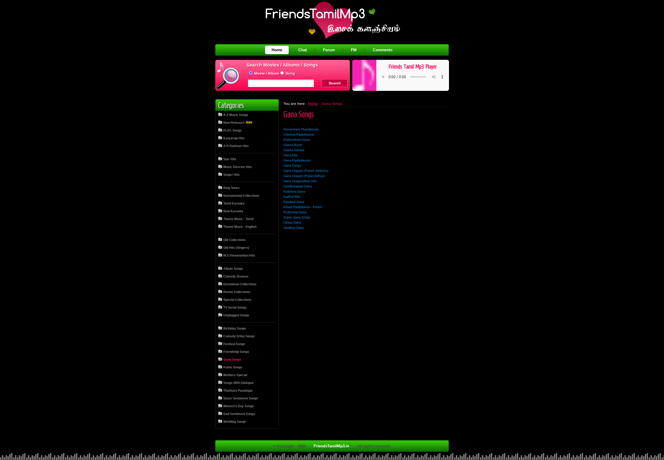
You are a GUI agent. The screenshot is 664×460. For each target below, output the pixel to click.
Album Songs (233, 269)
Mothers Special (235, 375)
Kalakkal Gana (293, 202)
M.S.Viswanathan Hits (239, 255)
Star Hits (229, 159)
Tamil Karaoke (234, 203)
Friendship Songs (236, 352)
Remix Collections (236, 292)
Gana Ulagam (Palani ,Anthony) (305, 171)
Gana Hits (290, 155)
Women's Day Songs (238, 406)
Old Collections (234, 240)
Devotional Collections (240, 284)
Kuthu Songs (232, 367)
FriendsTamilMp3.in (331, 446)
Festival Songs (234, 344)
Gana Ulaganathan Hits (300, 181)
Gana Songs (232, 359)
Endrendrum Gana (296, 140)
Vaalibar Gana (293, 228)
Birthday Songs (234, 328)
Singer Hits (231, 175)
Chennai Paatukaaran (299, 134)
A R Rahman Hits (236, 146)
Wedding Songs (234, 422)
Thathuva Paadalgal (237, 390)
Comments (382, 50)
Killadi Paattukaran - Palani (302, 207)
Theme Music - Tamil (238, 219)
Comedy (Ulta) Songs (239, 336)
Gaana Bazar (292, 145)
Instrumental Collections (241, 196)
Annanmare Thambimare (301, 129)
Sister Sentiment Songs (240, 398)
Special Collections (237, 300)
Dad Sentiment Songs (239, 414)
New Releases (234, 123)
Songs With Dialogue (238, 383)
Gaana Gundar (294, 150)
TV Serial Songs (235, 307)
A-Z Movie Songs (235, 115)
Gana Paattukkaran (297, 160)
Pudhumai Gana (295, 212)
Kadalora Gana (294, 191)
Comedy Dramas (235, 276)
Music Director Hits (237, 167)
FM (354, 50)
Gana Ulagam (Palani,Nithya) (304, 176)
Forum (329, 50)
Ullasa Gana (292, 222)
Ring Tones (231, 188)
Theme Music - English (240, 227)
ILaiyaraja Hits (234, 138)
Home (277, 50)
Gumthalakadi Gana (297, 186)
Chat (302, 50)
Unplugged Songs (236, 315)
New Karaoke (233, 211)
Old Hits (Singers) (236, 248)
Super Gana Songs (296, 217)
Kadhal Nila (291, 197)
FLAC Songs (232, 130)
